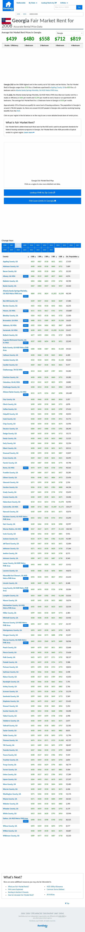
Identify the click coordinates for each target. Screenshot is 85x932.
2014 (57, 245)
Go (79, 7)
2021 (24, 250)
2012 (44, 245)
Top (67, 903)
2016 (71, 245)
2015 (64, 245)
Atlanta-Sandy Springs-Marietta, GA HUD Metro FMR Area (37, 90)
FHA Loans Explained (15, 889)
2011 (38, 245)
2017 (77, 245)
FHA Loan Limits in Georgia (41, 201)
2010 (31, 245)
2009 (24, 245)
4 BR (60, 257)
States (24, 14)
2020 (18, 250)
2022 (31, 250)
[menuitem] (21, 3)
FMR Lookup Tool (36, 913)
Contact (61, 913)
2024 (44, 250)
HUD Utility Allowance (55, 887)
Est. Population (71, 257)
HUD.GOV (61, 916)
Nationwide (21, 3)
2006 (4, 245)
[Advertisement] (42, 65)
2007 (11, 245)
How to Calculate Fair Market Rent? (21, 895)
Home (18, 14)
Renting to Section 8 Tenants (18, 892)
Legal (56, 913)
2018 (4, 250)
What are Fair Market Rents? (18, 887)
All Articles (51, 895)
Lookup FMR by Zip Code (41, 193)
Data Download (48, 913)
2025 (51, 250)
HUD (18, 111)
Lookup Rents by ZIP (49, 3)
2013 (51, 245)
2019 (11, 250)
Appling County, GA (58, 87)
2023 (38, 250)
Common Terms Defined (55, 889)
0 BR (32, 257)
